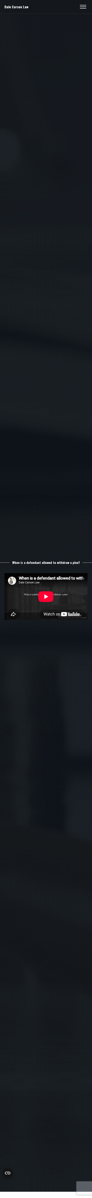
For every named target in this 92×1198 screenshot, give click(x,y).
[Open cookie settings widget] (7, 1173)
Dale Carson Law (16, 6)
